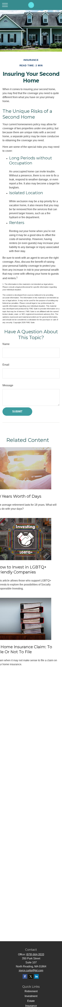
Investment (31, 996)
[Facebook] (25, 976)
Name (6, 344)
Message (7, 385)
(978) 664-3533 (35, 954)
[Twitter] (30, 976)
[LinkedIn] (36, 976)
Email (5, 364)
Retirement (31, 991)
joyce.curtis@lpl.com (31, 970)
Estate (31, 1001)
